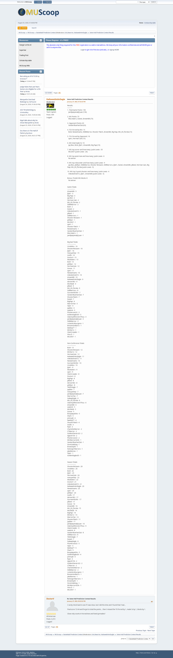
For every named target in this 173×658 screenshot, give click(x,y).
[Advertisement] (99, 69)
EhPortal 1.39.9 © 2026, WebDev (25, 652)
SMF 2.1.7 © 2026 (21, 653)
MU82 (37, 123)
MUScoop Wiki (24, 66)
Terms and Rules (145, 653)
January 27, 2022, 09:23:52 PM (76, 601)
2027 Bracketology (27, 110)
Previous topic (141, 630)
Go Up (47, 627)
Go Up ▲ (154, 653)
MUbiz (28, 92)
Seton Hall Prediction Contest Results (80, 99)
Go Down (48, 93)
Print (152, 93)
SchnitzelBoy (24, 112)
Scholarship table (150, 23)
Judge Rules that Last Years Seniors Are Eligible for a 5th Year (30, 89)
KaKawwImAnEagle (80, 33)
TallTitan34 (32, 102)
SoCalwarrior (69, 33)
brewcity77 (23, 79)
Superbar (22, 50)
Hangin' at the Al (25, 45)
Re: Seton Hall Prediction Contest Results (81, 599)
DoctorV (50, 598)
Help (137, 653)
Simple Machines (32, 653)
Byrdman (29, 133)
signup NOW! (114, 50)
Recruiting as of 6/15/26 (28, 76)
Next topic (151, 630)
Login (83, 50)
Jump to (123, 639)
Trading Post (23, 55)
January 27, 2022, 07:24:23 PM (76, 102)
